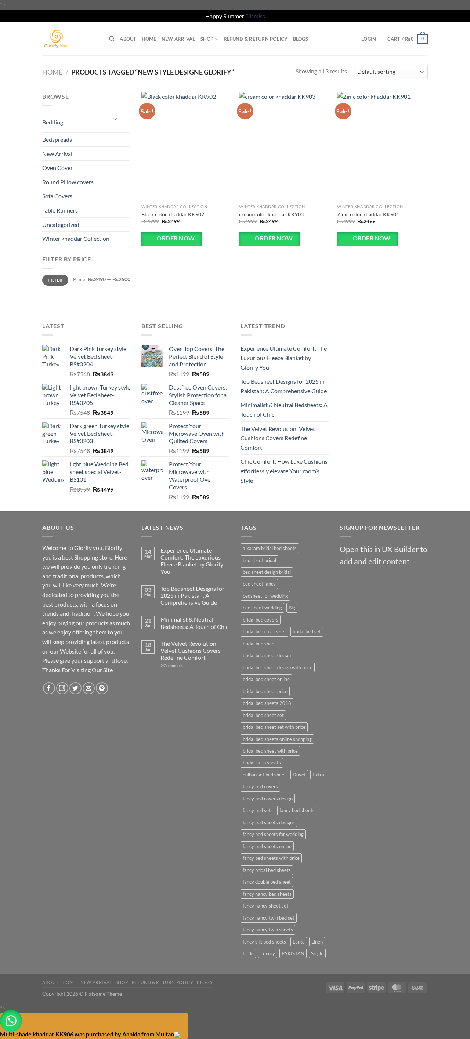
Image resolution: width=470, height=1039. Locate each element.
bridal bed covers (260, 620)
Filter (55, 280)
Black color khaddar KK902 (172, 214)
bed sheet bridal (259, 560)
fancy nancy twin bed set (268, 918)
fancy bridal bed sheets (267, 870)
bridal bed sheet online (266, 679)
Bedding (52, 122)
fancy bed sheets (297, 810)
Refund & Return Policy (256, 39)
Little (248, 953)
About (128, 39)
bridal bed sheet (259, 644)
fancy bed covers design (268, 798)
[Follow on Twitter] (75, 688)
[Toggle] (115, 119)
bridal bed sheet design (267, 655)
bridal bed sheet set (263, 715)
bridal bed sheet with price (270, 751)
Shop (207, 39)
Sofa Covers (57, 195)
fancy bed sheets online (267, 846)
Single (317, 953)
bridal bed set (307, 631)
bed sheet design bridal (267, 572)
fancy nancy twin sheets (268, 930)
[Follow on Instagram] (62, 688)
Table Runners (60, 210)
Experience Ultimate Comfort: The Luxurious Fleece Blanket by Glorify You (284, 357)
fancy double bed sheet (267, 882)
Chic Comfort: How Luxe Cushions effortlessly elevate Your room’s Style (284, 471)
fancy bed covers (260, 786)
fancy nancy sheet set (265, 906)
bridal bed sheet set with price (274, 727)
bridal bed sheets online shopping (277, 739)
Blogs (300, 39)
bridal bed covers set (264, 631)
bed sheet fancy (259, 584)
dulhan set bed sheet (264, 775)
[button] (11, 1021)
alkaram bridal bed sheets (270, 548)
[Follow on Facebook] (49, 688)
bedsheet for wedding (265, 596)
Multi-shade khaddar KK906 (36, 1034)
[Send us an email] (89, 688)
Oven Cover (57, 167)
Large (299, 942)
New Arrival (178, 39)
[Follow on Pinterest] (102, 688)
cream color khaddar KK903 (271, 214)
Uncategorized (60, 224)
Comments (171, 665)
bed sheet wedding (262, 608)
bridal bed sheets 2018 (267, 703)
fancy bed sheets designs (269, 822)
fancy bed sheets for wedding (273, 834)
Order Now (175, 238)
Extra (318, 775)
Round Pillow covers (68, 181)
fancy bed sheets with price (271, 858)
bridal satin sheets (262, 762)
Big (292, 608)
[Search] (112, 39)
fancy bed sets (258, 810)
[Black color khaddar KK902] (186, 146)
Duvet (299, 775)
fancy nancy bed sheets (267, 894)
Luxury (267, 953)
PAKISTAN (293, 953)
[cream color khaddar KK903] (284, 146)
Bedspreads (57, 139)
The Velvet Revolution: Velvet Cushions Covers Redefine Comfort (278, 438)
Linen (317, 942)
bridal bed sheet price (265, 691)
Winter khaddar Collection (75, 238)
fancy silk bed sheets (264, 942)
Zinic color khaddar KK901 (368, 214)
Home (149, 39)
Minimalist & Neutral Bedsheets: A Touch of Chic (284, 409)
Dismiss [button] (255, 15)
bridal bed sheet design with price (277, 667)
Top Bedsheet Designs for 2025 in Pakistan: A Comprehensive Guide (284, 386)
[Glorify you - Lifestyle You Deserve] (70, 38)
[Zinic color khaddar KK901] (382, 146)
